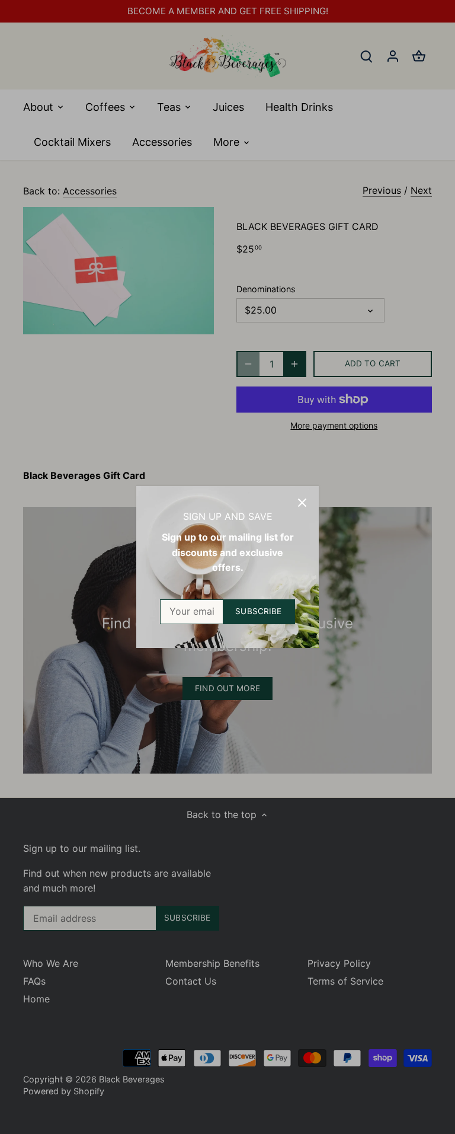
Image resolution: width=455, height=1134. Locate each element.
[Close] (302, 503)
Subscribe (258, 611)
